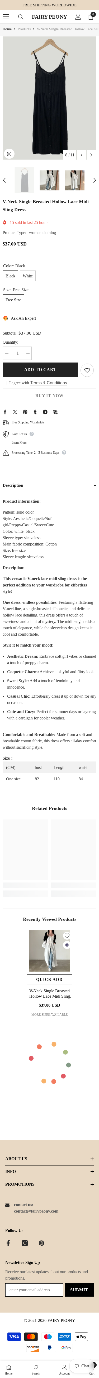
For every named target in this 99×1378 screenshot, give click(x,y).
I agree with (19, 383)
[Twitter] (15, 411)
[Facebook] (5, 411)
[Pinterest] (25, 411)
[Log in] (78, 17)
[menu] (6, 17)
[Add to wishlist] (87, 370)
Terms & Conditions (48, 383)
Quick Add (49, 979)
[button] (81, 155)
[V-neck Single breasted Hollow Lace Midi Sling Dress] (49, 951)
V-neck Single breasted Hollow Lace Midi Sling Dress (49, 994)
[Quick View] (67, 945)
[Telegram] (45, 411)
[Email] (55, 411)
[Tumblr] (35, 411)
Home (7, 29)
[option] (49, 98)
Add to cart (40, 369)
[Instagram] (24, 1243)
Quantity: (10, 342)
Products (24, 29)
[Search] (21, 17)
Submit (79, 1290)
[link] (25, 885)
